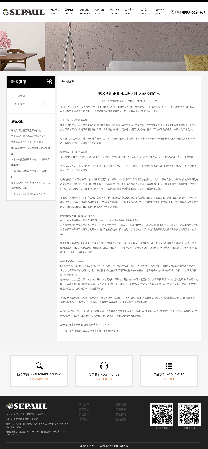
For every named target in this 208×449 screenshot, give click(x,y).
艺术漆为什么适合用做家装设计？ (28, 194)
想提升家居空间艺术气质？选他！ (28, 142)
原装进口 (84, 414)
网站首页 (84, 404)
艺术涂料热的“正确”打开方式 (83, 324)
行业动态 (20, 104)
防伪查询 (121, 419)
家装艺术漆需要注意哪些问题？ (27, 130)
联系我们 (121, 414)
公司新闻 (20, 96)
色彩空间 (121, 404)
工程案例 (121, 409)
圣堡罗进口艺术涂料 (116, 101)
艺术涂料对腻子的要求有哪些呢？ (28, 136)
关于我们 (84, 409)
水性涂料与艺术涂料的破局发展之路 (87, 331)
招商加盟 (84, 419)
